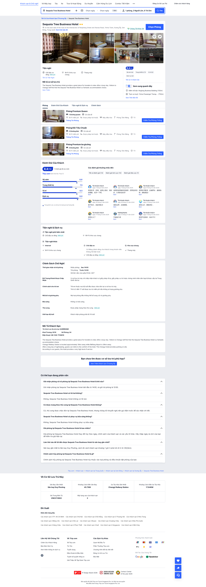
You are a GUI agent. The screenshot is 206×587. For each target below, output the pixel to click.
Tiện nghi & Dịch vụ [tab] (80, 105)
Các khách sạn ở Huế (91, 525)
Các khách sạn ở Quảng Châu (108, 521)
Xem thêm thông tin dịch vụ (50, 549)
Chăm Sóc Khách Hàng (49, 542)
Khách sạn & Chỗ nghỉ (29, 3)
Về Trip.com (71, 542)
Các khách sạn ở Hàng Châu (51, 525)
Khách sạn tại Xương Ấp (133, 471)
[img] (65, 48)
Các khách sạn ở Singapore (110, 525)
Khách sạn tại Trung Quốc (95, 471)
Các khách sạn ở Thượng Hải (114, 517)
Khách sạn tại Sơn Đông (114, 471)
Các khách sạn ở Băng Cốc (50, 521)
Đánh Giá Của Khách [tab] (59, 105)
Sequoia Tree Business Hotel (60, 24)
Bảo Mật (96, 557)
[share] (178, 568)
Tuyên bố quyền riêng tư (75, 557)
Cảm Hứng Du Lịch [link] (104, 3)
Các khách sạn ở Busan (88, 521)
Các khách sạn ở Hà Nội (74, 517)
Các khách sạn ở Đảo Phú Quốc (132, 521)
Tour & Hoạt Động (74, 3)
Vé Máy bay (46, 3)
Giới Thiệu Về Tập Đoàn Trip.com (78, 560)
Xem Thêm (46, 90)
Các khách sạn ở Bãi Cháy (130, 525)
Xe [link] (62, 3)
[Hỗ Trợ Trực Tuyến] (178, 575)
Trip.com (71, 471)
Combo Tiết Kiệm (122, 3)
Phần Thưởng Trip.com (101, 546)
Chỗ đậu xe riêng (51, 235)
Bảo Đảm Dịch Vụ (47, 546)
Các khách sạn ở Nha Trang (136, 517)
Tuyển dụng (71, 549)
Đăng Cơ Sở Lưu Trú (100, 553)
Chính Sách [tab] (96, 105)
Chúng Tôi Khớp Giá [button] (137, 28)
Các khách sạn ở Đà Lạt (69, 521)
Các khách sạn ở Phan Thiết (72, 525)
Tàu (56, 3)
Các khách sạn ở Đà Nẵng (93, 517)
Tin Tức (69, 546)
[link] (160, 3)
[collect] (178, 560)
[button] (134, 4)
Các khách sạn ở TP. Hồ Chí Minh (52, 517)
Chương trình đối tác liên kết (103, 549)
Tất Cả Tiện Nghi (48, 78)
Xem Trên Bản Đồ (132, 98)
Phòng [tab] (45, 105)
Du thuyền (89, 3)
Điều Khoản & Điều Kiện (75, 553)
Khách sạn (79, 471)
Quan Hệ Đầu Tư (99, 542)
